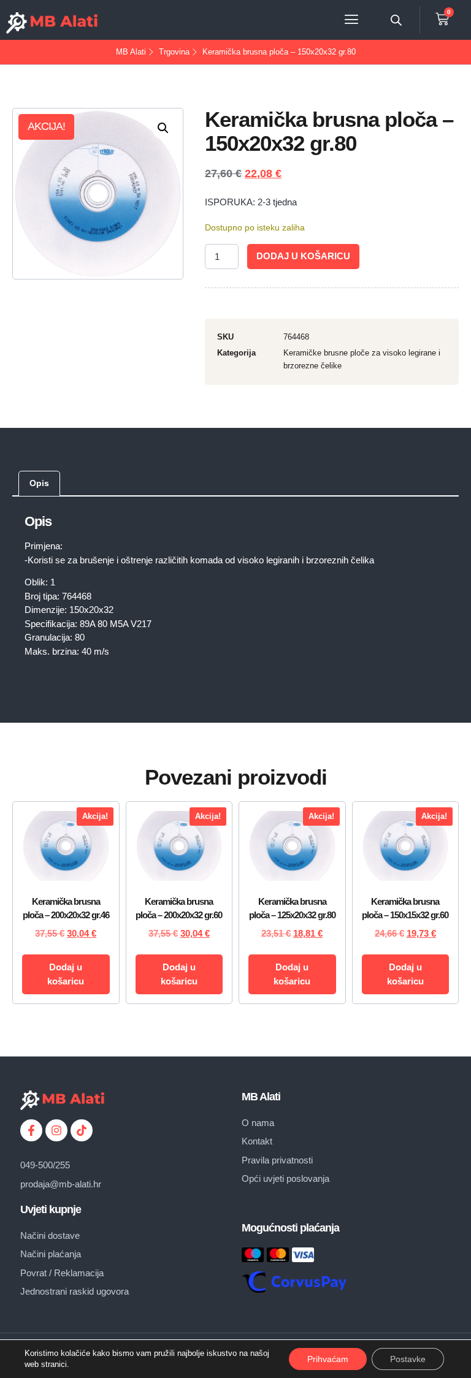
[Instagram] (56, 1130)
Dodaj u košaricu (303, 256)
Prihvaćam (327, 1359)
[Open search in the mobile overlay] (396, 20)
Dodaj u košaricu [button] (65, 974)
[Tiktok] (82, 1130)
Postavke (408, 1359)
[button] (351, 20)
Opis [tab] (39, 483)
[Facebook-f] (31, 1130)
